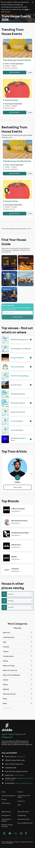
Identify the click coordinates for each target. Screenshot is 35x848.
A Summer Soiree (10, 100)
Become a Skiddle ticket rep (7, 825)
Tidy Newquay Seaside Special (17, 60)
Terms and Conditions (8, 795)
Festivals (19, 734)
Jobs (19, 805)
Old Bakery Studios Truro (18, 439)
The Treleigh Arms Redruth (21, 349)
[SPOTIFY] (10, 834)
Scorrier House (16, 385)
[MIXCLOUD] (15, 834)
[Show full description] (31, 339)
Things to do (7, 737)
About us (20, 792)
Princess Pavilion (17, 358)
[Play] (17, 477)
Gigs (3, 734)
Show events (17, 317)
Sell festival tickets (24, 819)
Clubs (10, 734)
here (26, 9)
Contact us (21, 801)
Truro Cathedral (17, 421)
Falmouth (18, 594)
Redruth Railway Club (19, 340)
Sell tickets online (23, 811)
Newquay (18, 601)
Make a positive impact (23, 783)
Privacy (3, 799)
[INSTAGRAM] (21, 834)
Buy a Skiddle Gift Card (25, 823)
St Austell (18, 607)
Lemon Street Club (18, 412)
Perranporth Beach (18, 403)
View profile (17, 487)
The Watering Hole (18, 394)
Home (3, 792)
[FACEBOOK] (26, 834)
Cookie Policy (5, 803)
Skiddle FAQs (22, 815)
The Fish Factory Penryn (20, 376)
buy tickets (16, 72)
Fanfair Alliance (18, 775)
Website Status (6, 811)
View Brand (15, 511)
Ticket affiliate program (6, 820)
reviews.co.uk (20, 756)
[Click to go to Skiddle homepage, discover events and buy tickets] (6, 727)
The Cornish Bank (17, 367)
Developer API (5, 815)
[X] (4, 834)
